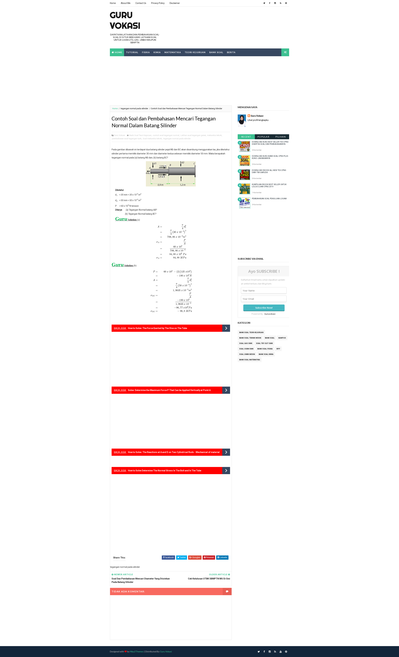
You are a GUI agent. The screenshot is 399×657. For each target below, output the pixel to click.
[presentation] (171, 241)
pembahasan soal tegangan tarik (127, 138)
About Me (125, 3)
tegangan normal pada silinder (134, 108)
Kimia (157, 52)
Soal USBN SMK (246, 349)
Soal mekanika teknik (152, 138)
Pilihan (280, 136)
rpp (278, 349)
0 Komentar (257, 150)
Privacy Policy (158, 3)
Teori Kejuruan (195, 52)
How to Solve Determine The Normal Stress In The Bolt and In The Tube (164, 470)
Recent (246, 136)
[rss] (280, 3)
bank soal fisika (265, 349)
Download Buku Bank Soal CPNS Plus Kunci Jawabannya (270, 157)
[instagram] (275, 3)
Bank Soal (216, 52)
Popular (263, 136)
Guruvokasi (269, 313)
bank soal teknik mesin (250, 338)
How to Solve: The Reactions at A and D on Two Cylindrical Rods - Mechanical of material (174, 452)
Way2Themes (137, 651)
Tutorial (132, 52)
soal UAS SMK (245, 343)
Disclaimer (175, 3)
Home (113, 3)
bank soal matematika (249, 360)
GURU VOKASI (125, 20)
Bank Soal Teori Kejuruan (140, 135)
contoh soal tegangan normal (166, 135)
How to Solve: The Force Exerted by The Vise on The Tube (157, 328)
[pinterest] (286, 3)
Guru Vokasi (257, 116)
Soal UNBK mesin (247, 354)
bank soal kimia (266, 354)
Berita (231, 52)
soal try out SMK (264, 343)
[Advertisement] (199, 80)
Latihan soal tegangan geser (193, 135)
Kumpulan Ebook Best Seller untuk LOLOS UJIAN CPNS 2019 (269, 185)
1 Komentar (257, 193)
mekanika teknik (214, 135)
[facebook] (269, 3)
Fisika (146, 52)
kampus (282, 338)
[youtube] (280, 651)
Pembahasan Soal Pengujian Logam (269, 199)
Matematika (172, 52)
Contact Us (140, 3)
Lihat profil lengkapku (258, 120)
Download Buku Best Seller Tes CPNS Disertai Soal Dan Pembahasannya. (270, 143)
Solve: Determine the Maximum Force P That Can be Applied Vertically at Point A (169, 390)
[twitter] (264, 3)
